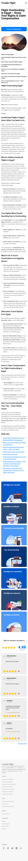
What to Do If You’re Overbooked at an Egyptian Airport (12, 70)
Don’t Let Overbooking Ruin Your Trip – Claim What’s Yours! (12, 81)
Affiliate (4, 821)
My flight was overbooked (8, 789)
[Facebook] (4, 848)
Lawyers (4, 828)
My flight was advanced (7, 791)
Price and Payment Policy (8, 806)
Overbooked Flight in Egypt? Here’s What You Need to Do (13, 58)
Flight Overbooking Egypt (7, 54)
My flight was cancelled (7, 779)
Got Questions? (5, 814)
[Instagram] (8, 848)
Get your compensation (14, 29)
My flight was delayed (7, 781)
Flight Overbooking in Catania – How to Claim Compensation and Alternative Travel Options (14, 464)
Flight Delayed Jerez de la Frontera (13, 452)
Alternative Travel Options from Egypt (10, 73)
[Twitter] (12, 848)
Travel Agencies (5, 823)
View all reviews (22, 743)
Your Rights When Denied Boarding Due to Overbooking (11, 65)
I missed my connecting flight (9, 784)
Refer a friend (5, 826)
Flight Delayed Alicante (10, 454)
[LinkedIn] (16, 848)
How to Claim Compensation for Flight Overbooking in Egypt (14, 77)
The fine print (5, 804)
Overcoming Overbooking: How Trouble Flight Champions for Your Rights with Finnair (13, 470)
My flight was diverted (7, 794)
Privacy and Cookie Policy (8, 801)
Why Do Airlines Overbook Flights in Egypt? (11, 61)
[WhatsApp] (21, 848)
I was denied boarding (7, 786)
